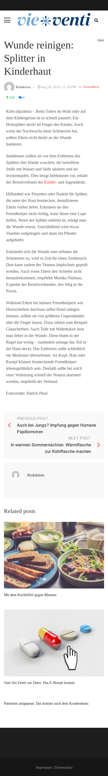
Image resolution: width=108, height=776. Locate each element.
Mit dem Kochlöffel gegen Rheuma (30, 595)
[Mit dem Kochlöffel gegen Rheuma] (54, 555)
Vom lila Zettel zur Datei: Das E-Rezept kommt (39, 683)
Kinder (50, 182)
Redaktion (23, 87)
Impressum (44, 767)
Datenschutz (64, 767)
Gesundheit (91, 87)
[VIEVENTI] (54, 19)
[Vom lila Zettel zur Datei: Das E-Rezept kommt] (54, 642)
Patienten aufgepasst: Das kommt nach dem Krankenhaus (46, 703)
